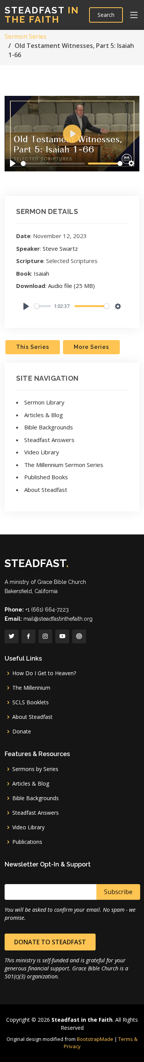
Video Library (41, 452)
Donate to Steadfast (50, 942)
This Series (32, 347)
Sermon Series (25, 36)
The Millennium (31, 687)
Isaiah (41, 273)
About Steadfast (45, 489)
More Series (91, 347)
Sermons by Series (35, 769)
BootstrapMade (95, 1039)
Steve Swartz (60, 248)
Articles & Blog (43, 415)
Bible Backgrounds (48, 427)
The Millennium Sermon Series (63, 465)
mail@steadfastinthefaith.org (58, 619)
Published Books (46, 477)
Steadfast (42, 15)
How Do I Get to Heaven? (44, 673)
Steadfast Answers (49, 440)
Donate (21, 731)
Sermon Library (44, 402)
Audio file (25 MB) (71, 285)
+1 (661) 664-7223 (47, 610)
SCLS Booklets (30, 702)
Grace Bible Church (61, 582)
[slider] (53, 163)
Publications (27, 842)
